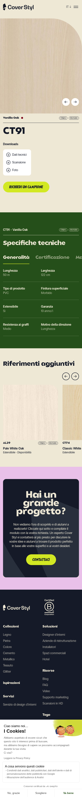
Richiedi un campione (26, 187)
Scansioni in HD (53, 703)
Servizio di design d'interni (19, 704)
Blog (45, 679)
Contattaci (41, 560)
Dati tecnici (19, 154)
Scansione (19, 162)
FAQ (45, 685)
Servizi (8, 696)
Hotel (46, 659)
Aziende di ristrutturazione (59, 641)
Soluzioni (50, 626)
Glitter (7, 671)
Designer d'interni (54, 634)
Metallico (9, 659)
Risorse (48, 670)
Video (46, 691)
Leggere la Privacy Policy (17, 758)
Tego (46, 715)
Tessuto (8, 665)
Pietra (6, 641)
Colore (7, 647)
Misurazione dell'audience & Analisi (25, 777)
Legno (7, 634)
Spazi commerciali (54, 653)
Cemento (9, 653)
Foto (15, 170)
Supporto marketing (55, 697)
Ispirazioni (11, 683)
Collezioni (11, 626)
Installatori (49, 647)
